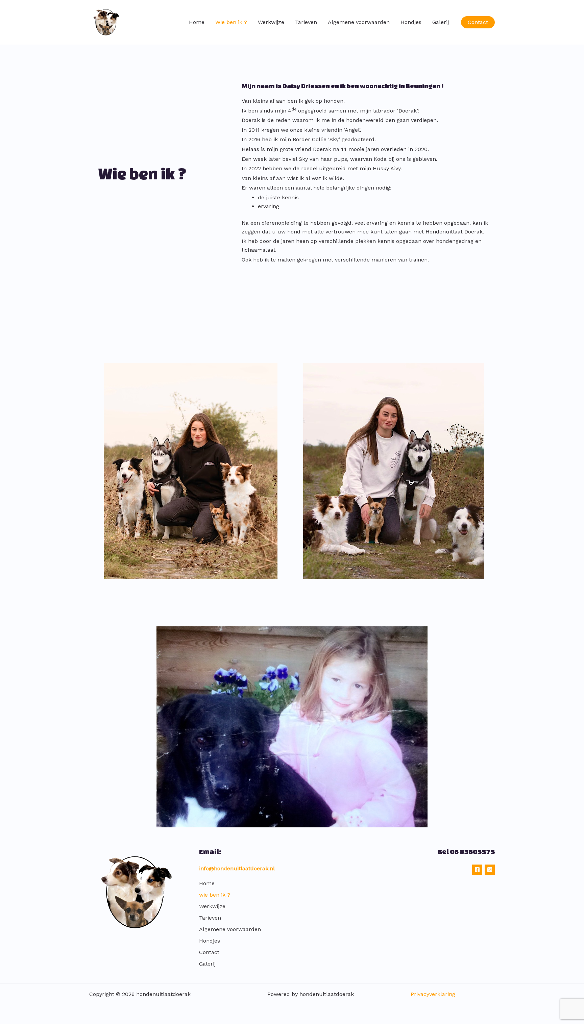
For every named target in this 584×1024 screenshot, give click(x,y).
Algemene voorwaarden (359, 22)
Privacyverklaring (433, 994)
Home (196, 22)
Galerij (440, 22)
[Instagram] (490, 870)
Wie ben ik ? (231, 22)
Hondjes (410, 22)
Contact (209, 952)
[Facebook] (477, 870)
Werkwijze (271, 22)
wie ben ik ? (214, 895)
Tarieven (306, 22)
